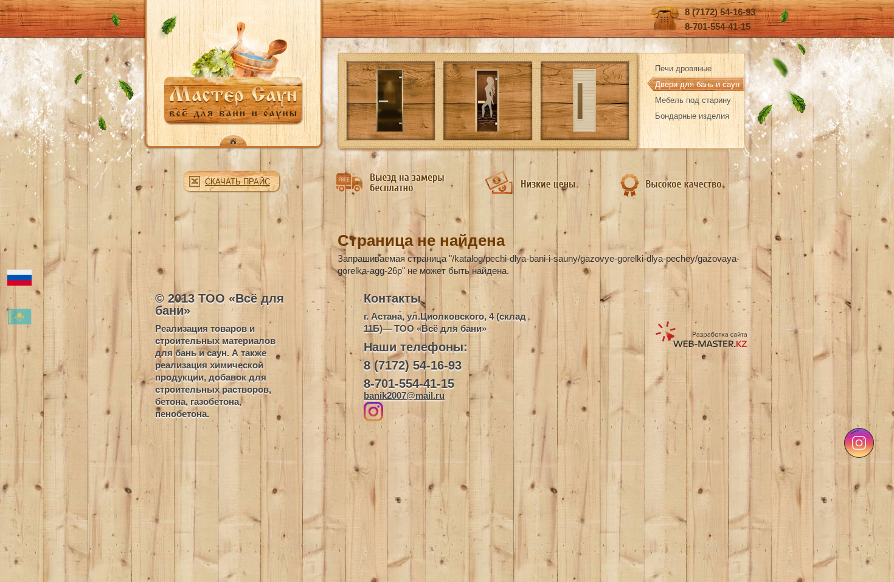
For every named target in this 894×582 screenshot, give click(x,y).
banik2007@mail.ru (404, 395)
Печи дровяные (683, 68)
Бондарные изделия (692, 116)
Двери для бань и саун (697, 84)
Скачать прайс (237, 181)
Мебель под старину (693, 100)
